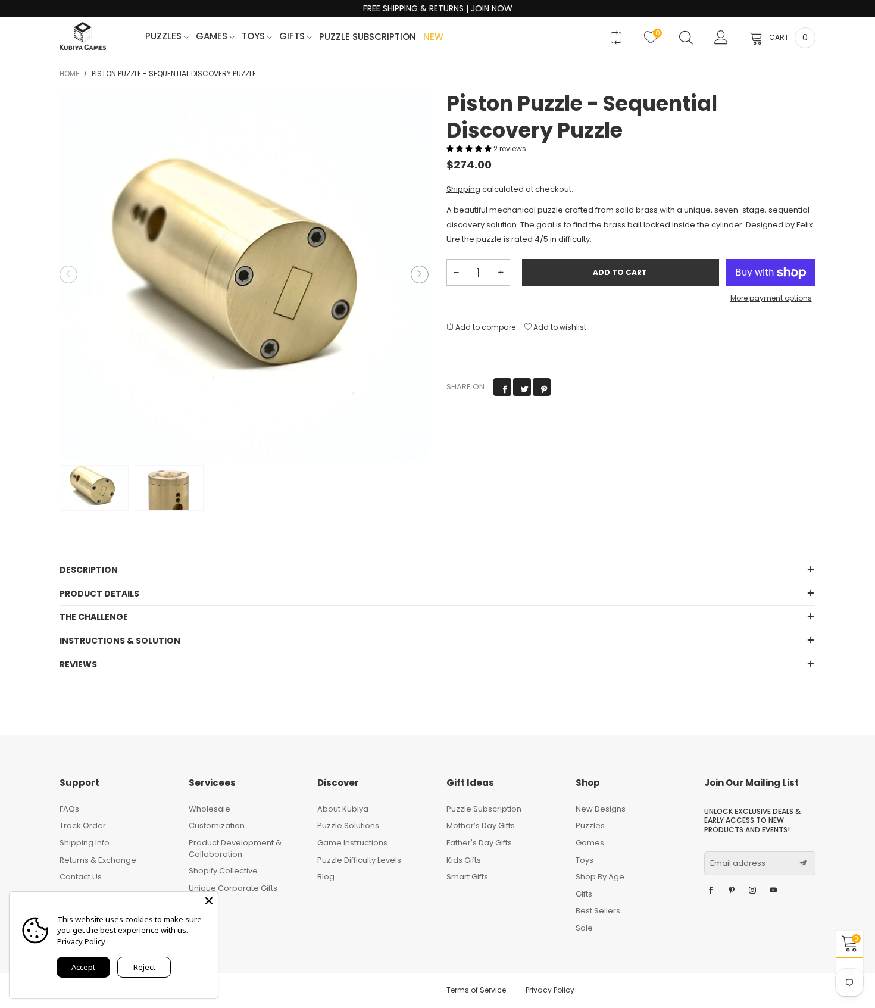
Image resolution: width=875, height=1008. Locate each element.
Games (213, 36)
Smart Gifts (467, 876)
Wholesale (209, 808)
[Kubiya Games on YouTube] (773, 890)
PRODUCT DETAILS (99, 594)
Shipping (463, 189)
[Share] (502, 387)
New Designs (601, 808)
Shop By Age (600, 876)
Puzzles (164, 36)
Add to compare (484, 327)
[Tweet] (522, 387)
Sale (584, 928)
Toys (254, 36)
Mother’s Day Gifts (480, 825)
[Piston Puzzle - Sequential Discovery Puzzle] (244, 274)
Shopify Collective (223, 870)
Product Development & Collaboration (235, 848)
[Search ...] (686, 37)
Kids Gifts (463, 860)
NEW (433, 37)
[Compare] (615, 37)
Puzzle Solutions (348, 825)
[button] (68, 274)
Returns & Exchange (98, 860)
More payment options (771, 298)
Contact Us (81, 876)
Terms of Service (476, 990)
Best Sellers (598, 910)
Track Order (83, 825)
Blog (326, 876)
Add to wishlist (559, 327)
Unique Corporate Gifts (233, 888)
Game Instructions (352, 842)
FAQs (69, 808)
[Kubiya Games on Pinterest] (731, 890)
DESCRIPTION (89, 570)
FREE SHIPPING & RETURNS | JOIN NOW (437, 8)
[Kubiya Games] (83, 36)
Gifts (293, 36)
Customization (217, 825)
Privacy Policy (550, 990)
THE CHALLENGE (94, 617)
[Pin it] (542, 387)
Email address (737, 863)
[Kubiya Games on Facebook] (710, 890)
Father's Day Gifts (479, 842)
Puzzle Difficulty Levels (359, 860)
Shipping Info (85, 842)
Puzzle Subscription (367, 37)
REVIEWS (78, 664)
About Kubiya (342, 808)
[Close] (209, 901)
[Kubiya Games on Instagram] (752, 890)
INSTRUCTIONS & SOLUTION (120, 641)
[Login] (721, 37)
